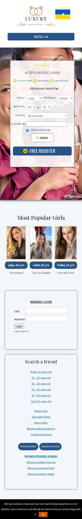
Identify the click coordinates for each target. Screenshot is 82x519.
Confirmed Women (41, 434)
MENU (39, 36)
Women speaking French (41, 468)
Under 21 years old (41, 371)
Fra (52, 56)
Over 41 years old (41, 401)
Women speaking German (41, 462)
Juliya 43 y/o (14, 265)
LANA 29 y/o (39, 265)
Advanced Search (50, 446)
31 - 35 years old (41, 389)
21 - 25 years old (41, 377)
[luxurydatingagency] (31, 15)
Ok (43, 514)
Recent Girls (41, 411)
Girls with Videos (24, 80)
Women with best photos (41, 428)
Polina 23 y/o (64, 265)
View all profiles (28, 446)
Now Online (41, 422)
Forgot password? (21, 331)
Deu (60, 56)
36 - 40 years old (41, 395)
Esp (56, 56)
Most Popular (43, 80)
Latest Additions (61, 80)
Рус (48, 56)
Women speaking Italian (41, 474)
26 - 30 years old (41, 383)
